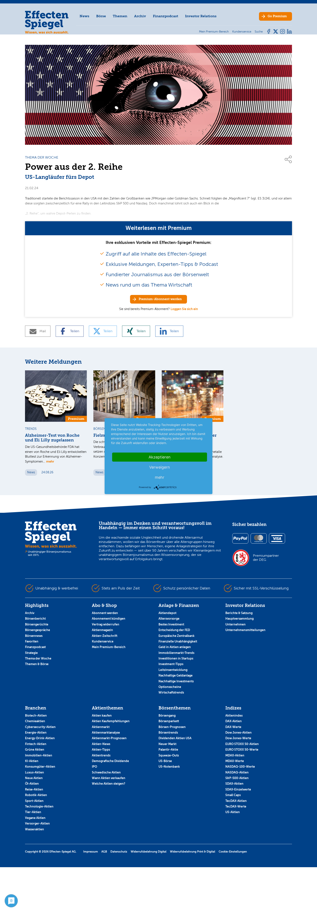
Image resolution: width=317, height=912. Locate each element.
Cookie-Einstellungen (233, 851)
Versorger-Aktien (37, 823)
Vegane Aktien (35, 818)
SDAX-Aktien (234, 783)
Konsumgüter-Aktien (40, 766)
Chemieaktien (35, 721)
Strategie (31, 653)
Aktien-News (101, 744)
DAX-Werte (233, 727)
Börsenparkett (168, 721)
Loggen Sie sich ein (184, 309)
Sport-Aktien (34, 801)
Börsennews (33, 636)
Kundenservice (102, 641)
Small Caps (233, 795)
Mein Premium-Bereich (109, 647)
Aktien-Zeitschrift (104, 636)
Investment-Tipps (170, 664)
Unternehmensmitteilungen (245, 630)
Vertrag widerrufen (105, 624)
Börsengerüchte (36, 624)
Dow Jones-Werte (238, 738)
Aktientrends (101, 755)
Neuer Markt (167, 744)
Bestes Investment (171, 624)
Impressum (90, 851)
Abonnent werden (105, 613)
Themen (120, 16)
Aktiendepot (167, 613)
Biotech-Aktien (36, 715)
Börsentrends (168, 732)
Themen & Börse (37, 664)
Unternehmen (235, 624)
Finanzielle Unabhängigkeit (177, 641)
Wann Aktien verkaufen (108, 778)
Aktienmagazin (102, 630)
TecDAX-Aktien (236, 801)
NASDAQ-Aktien (237, 772)
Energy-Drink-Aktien (40, 738)
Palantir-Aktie (168, 749)
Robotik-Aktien (36, 795)
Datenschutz (118, 851)
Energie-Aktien (36, 732)
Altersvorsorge (168, 618)
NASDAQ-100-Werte (240, 766)
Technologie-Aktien (39, 806)
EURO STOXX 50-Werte (241, 749)
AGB (104, 851)
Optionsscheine (169, 687)
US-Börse (165, 761)
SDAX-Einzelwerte (238, 789)
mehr (50, 461)
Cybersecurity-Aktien (40, 727)
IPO (94, 766)
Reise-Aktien (34, 789)
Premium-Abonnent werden (160, 299)
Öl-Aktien (32, 783)
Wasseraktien (34, 829)
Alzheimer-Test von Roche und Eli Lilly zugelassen (52, 438)
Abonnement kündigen (108, 618)
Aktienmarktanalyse (106, 732)
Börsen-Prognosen (172, 727)
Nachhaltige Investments (176, 681)
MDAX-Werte (234, 761)
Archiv (140, 16)
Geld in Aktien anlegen (174, 647)
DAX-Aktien (233, 721)
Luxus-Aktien (34, 772)
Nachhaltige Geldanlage (175, 675)
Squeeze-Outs (168, 755)
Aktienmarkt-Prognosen (109, 738)
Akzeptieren (160, 457)
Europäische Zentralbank (176, 636)
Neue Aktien (34, 778)
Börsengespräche (37, 630)
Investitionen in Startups (175, 658)
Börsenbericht (35, 618)
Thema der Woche (38, 658)
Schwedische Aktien (106, 772)
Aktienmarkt (101, 727)
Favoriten (31, 641)
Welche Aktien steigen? (108, 783)
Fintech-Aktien (35, 744)
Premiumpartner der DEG (266, 557)
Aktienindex (234, 715)
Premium (277, 16)
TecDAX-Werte (235, 806)
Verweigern (159, 467)
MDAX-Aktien (234, 755)
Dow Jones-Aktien (238, 732)
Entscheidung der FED (174, 630)
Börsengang (167, 715)
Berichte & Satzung (239, 613)
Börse (101, 16)
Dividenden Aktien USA (174, 738)
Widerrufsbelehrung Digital (148, 851)
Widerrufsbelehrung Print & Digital (192, 851)
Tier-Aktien (33, 812)
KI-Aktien (31, 761)
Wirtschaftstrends (171, 692)
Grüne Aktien (34, 749)
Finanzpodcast (165, 16)
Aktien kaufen (102, 715)
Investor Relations (201, 16)
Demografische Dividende (110, 761)
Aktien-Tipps (101, 749)
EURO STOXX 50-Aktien (242, 744)
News (84, 16)
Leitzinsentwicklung (172, 670)
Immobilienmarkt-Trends (176, 653)
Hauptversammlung (239, 618)
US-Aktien (232, 812)
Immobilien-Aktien (38, 755)
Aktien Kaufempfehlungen (111, 721)
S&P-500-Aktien (237, 778)
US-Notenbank (169, 766)
